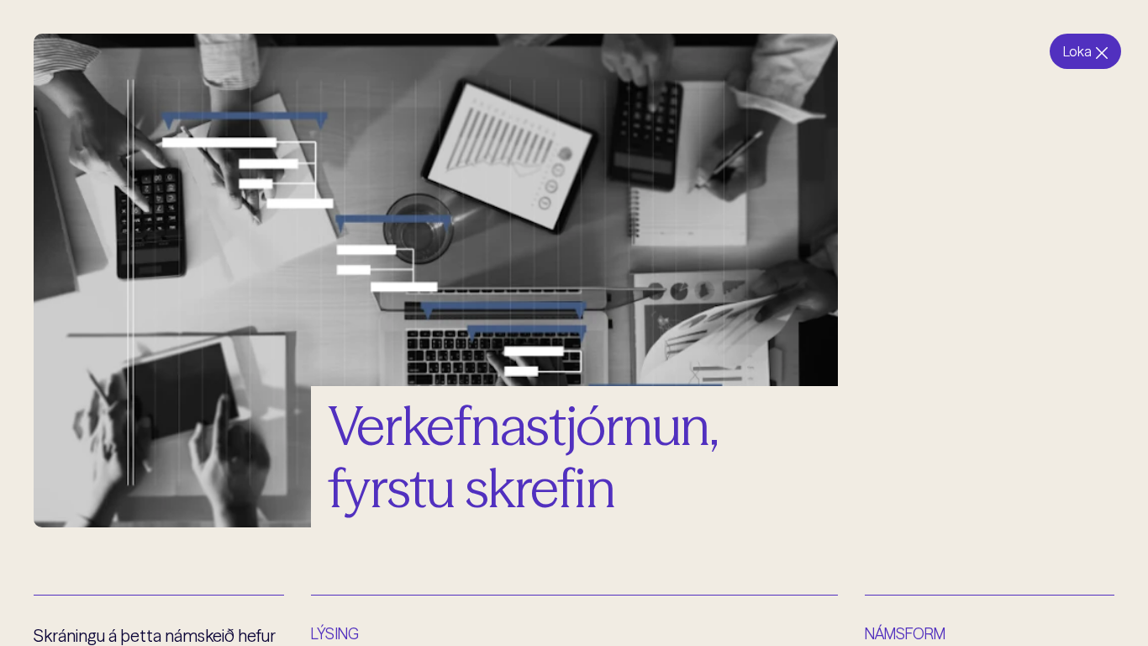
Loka (1077, 51)
